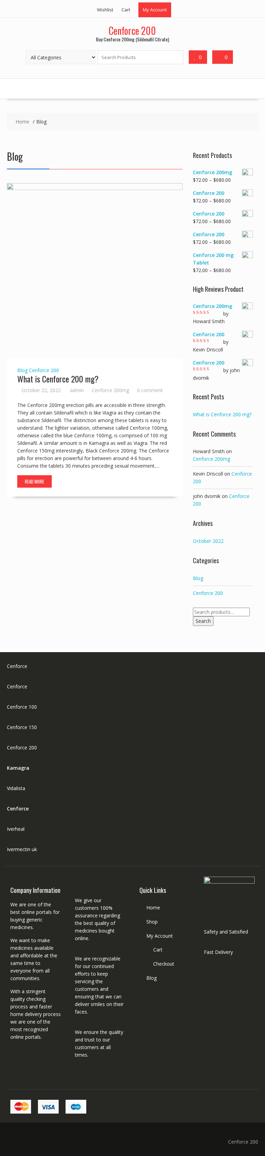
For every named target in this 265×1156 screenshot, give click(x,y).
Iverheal (15, 829)
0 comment (150, 390)
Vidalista (16, 788)
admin (77, 390)
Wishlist (105, 10)
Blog (22, 370)
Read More (34, 481)
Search (203, 621)
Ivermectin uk (22, 849)
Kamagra (18, 768)
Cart (125, 10)
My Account (155, 10)
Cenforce (17, 666)
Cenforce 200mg (110, 390)
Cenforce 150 (22, 727)
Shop (152, 921)
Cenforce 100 (22, 707)
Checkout (163, 963)
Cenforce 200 (132, 30)
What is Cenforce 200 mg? (58, 378)
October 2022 (208, 541)
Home (153, 907)
